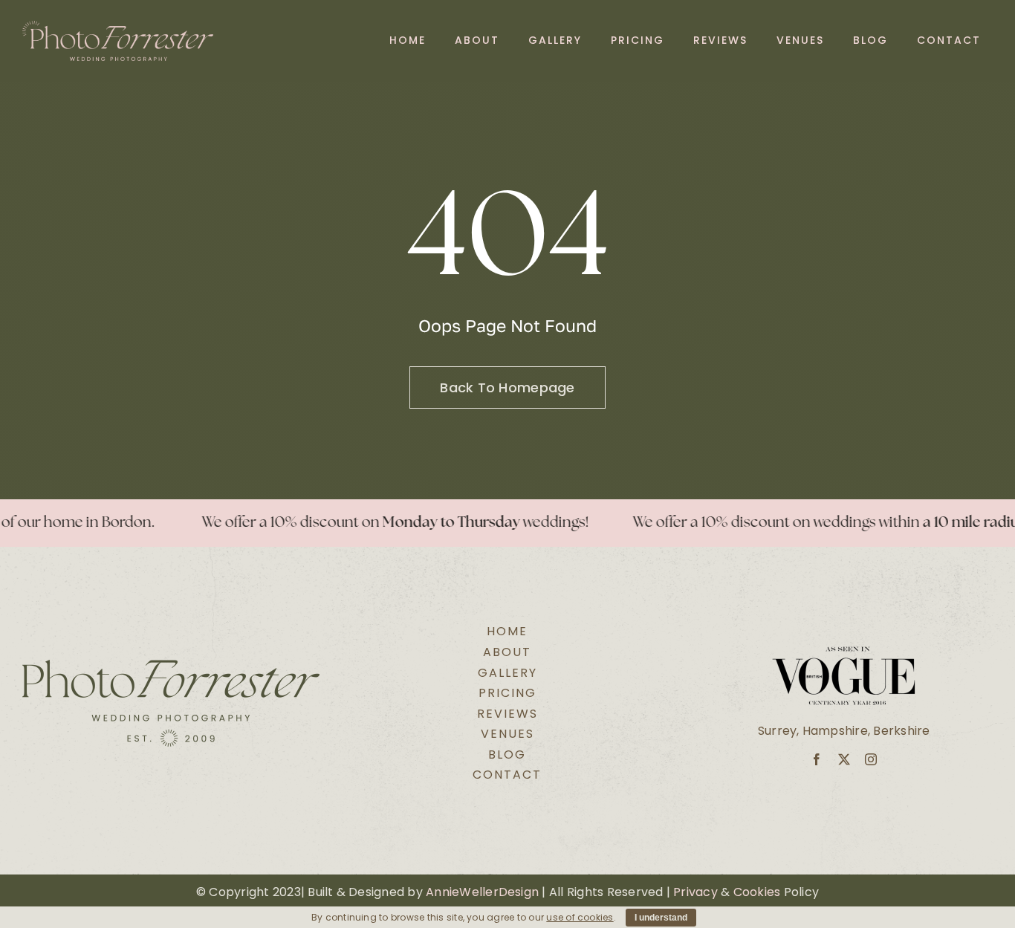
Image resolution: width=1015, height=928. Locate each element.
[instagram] (871, 759)
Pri (681, 892)
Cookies (757, 892)
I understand (661, 917)
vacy (703, 892)
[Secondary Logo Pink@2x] (117, 26)
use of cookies (579, 917)
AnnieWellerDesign (482, 892)
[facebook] (817, 759)
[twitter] (844, 759)
